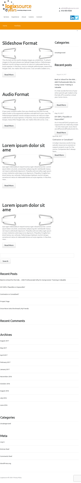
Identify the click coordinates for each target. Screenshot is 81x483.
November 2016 (6, 376)
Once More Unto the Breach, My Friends (14, 308)
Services (6, 17)
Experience (15, 17)
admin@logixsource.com (70, 8)
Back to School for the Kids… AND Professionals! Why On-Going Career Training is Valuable (33, 280)
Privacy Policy (18, 477)
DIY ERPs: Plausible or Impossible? (12, 287)
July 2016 (3, 398)
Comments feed (6, 456)
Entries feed (4, 449)
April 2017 (3, 355)
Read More (61, 105)
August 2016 (4, 391)
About (24, 17)
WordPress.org (5, 463)
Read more (9, 75)
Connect (39, 17)
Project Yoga (4, 301)
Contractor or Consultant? (9, 294)
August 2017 (4, 341)
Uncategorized (5, 423)
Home (5, 26)
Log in (2, 442)
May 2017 (3, 348)
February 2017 (5, 362)
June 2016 (3, 405)
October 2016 (5, 384)
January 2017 (4, 369)
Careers (31, 17)
